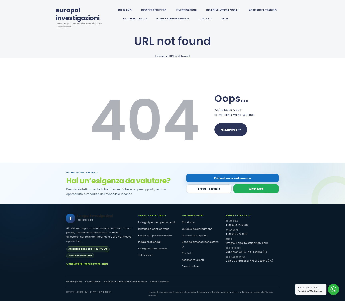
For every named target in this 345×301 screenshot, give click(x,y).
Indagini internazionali (152, 248)
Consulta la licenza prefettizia (87, 263)
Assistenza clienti (193, 260)
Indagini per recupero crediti (156, 222)
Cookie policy (93, 281)
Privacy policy (74, 281)
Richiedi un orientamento (232, 178)
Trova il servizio (209, 189)
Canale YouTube (159, 281)
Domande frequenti (194, 235)
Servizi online (190, 266)
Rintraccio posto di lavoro (155, 235)
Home (159, 56)
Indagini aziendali (149, 242)
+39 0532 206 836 (237, 225)
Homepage (229, 130)
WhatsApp (256, 189)
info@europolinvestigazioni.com (247, 243)
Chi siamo (188, 222)
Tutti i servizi (145, 255)
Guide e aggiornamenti (172, 18)
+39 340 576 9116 (236, 234)
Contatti (187, 253)
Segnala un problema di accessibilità (125, 281)
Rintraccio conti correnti (154, 229)
